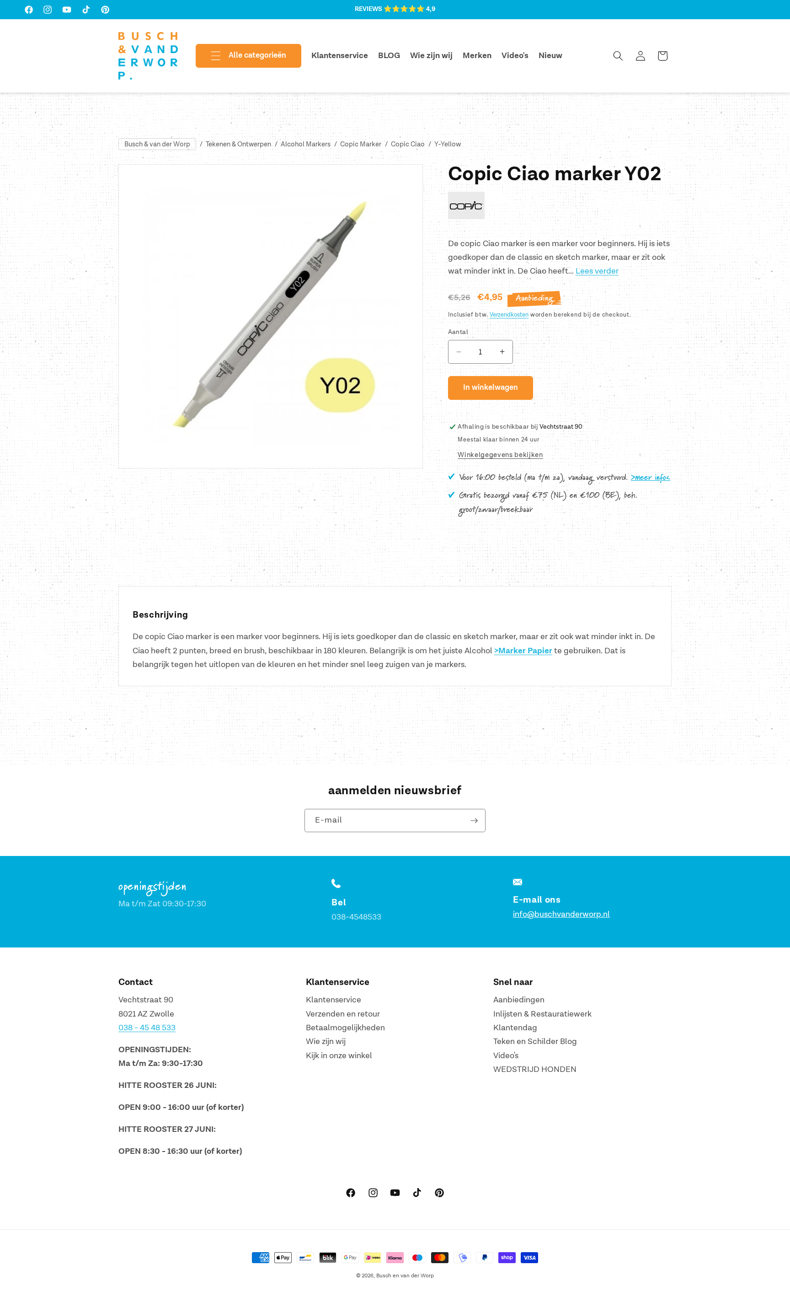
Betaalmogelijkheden (345, 1028)
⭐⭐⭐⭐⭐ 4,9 (409, 9)
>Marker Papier (523, 651)
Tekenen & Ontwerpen (238, 144)
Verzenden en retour (343, 1014)
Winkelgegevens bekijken (500, 454)
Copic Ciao (408, 144)
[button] (241, 56)
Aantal (458, 331)
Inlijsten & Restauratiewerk (542, 1014)
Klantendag (515, 1028)
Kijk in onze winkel (339, 1055)
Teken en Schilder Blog (535, 1041)
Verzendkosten (509, 314)
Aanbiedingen (518, 1000)
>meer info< (650, 477)
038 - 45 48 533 (147, 1028)
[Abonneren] (474, 821)
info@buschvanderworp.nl (561, 914)
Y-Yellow (447, 144)
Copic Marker (360, 144)
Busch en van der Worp (405, 1275)
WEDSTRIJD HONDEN (534, 1069)
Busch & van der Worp (157, 144)
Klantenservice (333, 1000)
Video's (505, 1055)
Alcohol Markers (306, 144)
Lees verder (597, 271)
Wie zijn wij (326, 1041)
